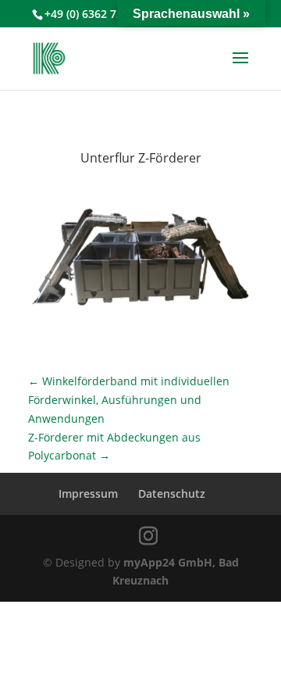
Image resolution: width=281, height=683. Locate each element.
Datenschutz (171, 493)
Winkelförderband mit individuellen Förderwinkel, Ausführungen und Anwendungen (128, 400)
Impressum (88, 493)
